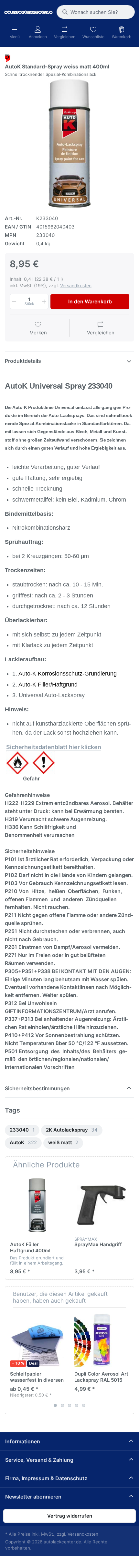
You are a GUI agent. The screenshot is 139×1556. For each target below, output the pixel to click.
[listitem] (69, 143)
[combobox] (96, 12)
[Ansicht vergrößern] (69, 143)
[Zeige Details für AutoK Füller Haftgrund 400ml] (37, 1205)
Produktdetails (23, 361)
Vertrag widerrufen (69, 1516)
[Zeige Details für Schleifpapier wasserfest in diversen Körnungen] (37, 1340)
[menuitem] (22, 1130)
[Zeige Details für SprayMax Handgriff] (101, 1205)
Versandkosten (75, 285)
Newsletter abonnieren (33, 1496)
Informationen (22, 1441)
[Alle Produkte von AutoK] (7, 58)
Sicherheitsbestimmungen (37, 1088)
